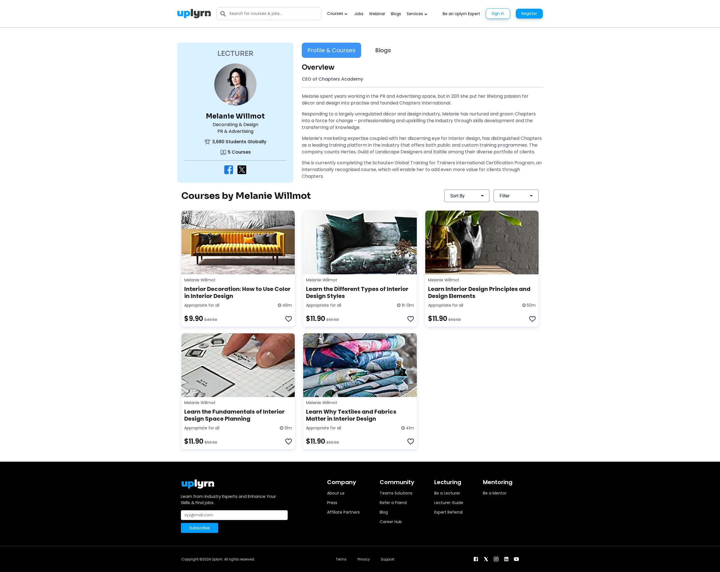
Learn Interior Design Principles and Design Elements (479, 292)
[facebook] (476, 558)
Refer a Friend (393, 502)
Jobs (358, 14)
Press (332, 502)
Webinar (377, 14)
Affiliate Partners (343, 512)
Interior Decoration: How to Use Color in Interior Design (237, 292)
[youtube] (516, 558)
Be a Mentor (495, 493)
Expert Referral (448, 512)
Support (387, 559)
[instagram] (496, 558)
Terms (341, 559)
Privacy (363, 559)
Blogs (396, 14)
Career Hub (391, 522)
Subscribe (199, 528)
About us (336, 493)
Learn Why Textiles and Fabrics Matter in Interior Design (351, 415)
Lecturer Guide (448, 502)
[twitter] (486, 558)
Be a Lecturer (447, 493)
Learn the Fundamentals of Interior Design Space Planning (234, 415)
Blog (384, 512)
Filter (505, 196)
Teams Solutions (396, 493)
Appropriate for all (201, 305)
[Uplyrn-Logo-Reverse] (194, 13)
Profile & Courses (331, 50)
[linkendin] (506, 558)
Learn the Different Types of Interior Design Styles (357, 292)
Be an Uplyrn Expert (461, 14)
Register (529, 13)
